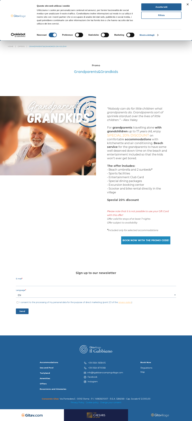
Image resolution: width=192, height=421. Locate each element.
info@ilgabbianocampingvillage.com (105, 372)
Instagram (93, 381)
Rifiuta (161, 15)
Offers (21, 46)
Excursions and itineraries (53, 389)
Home (10, 46)
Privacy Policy (77, 402)
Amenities (45, 378)
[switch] (79, 35)
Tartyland (45, 373)
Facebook (92, 377)
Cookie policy (92, 402)
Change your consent (110, 402)
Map (142, 372)
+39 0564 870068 (97, 368)
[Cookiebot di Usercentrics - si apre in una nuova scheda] (18, 35)
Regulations (146, 368)
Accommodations (49, 362)
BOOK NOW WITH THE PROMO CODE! (146, 240)
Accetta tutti (161, 7)
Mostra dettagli (147, 35)
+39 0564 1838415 (97, 363)
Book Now (145, 362)
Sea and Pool (46, 368)
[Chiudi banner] (188, 4)
